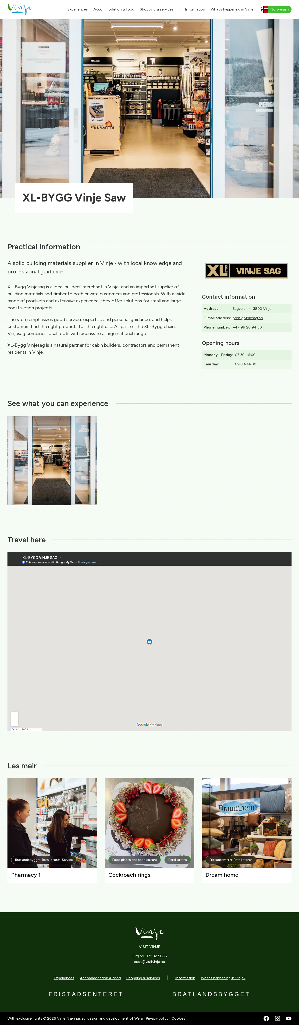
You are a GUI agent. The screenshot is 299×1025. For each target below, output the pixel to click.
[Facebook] (266, 1018)
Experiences (77, 9)
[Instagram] (277, 1018)
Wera (138, 1018)
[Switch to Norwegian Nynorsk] (276, 9)
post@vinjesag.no (248, 318)
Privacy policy (157, 1018)
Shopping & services (157, 9)
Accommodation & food (113, 9)
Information (195, 9)
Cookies (178, 1018)
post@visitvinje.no (149, 961)
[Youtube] (289, 1018)
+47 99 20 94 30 (247, 327)
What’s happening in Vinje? (233, 9)
